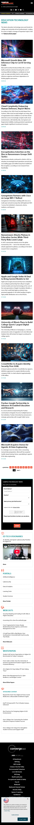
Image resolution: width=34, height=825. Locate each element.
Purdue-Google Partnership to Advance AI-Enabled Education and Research (15, 405)
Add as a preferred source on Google (10, 6)
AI (12, 13)
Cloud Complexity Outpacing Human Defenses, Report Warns (15, 107)
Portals (7, 573)
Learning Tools (7, 591)
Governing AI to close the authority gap (14, 620)
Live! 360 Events (17, 772)
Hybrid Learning (19, 13)
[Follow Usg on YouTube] (21, 10)
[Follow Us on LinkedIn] (11, 9)
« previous (5, 467)
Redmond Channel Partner (17, 787)
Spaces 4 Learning (17, 792)
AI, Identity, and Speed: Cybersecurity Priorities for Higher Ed (16, 540)
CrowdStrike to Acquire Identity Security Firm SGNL (15, 364)
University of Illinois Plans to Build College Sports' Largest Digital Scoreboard (17, 324)
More (4, 564)
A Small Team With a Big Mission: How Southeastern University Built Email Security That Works (16, 635)
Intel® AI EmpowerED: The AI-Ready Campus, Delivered (16, 704)
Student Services (8, 596)
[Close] (27, 799)
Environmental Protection (17, 769)
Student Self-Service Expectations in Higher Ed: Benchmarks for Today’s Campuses (17, 655)
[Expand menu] (31, 3)
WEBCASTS (8, 610)
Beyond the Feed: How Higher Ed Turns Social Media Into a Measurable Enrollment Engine (16, 695)
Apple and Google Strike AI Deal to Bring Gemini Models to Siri (16, 277)
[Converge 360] (17, 749)
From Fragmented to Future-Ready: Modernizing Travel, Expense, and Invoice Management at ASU (15, 626)
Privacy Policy (16, 507)
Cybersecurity (7, 582)
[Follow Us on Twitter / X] (13, 9)
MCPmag (17, 774)
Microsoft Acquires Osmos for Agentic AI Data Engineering (14, 445)
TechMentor (17, 795)
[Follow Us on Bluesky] (16, 10)
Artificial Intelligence (9, 577)
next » (18, 470)
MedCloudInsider (17, 777)
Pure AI (17, 782)
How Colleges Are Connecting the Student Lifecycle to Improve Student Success (15, 720)
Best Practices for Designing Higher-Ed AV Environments (15, 712)
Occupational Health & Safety (17, 779)
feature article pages (10, 33)
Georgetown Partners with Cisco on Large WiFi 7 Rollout (16, 196)
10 (14, 470)
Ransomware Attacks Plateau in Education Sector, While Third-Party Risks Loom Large (15, 237)
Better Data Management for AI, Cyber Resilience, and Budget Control (14, 676)
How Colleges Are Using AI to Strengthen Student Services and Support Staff (15, 728)
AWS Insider (17, 764)
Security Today (17, 789)
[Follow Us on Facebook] (18, 10)
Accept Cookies (22, 819)
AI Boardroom (17, 759)
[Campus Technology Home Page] (7, 3)
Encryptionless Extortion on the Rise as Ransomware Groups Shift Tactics (16, 154)
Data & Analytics (8, 586)
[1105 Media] (17, 755)
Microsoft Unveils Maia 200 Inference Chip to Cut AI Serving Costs (16, 62)
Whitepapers (9, 650)
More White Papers (8, 682)
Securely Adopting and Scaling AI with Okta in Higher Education (16, 614)
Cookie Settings (15, 814)
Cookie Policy (7, 810)
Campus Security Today (17, 767)
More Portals (7, 601)
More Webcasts (7, 642)
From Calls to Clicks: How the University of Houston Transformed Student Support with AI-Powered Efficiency (17, 662)
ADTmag (17, 762)
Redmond (17, 784)
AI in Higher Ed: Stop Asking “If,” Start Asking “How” (16, 670)
